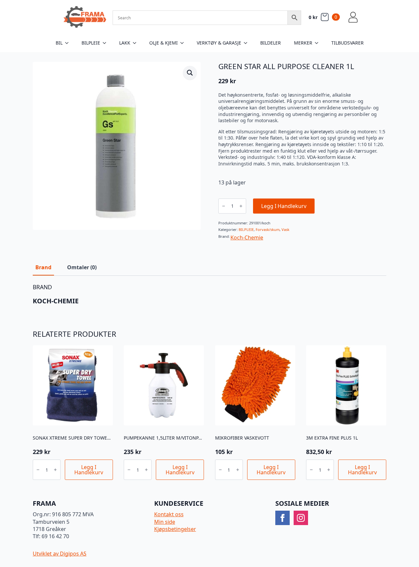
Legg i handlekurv (283, 206)
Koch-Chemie (246, 237)
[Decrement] (223, 206)
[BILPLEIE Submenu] (106, 43)
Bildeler (270, 43)
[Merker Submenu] (318, 43)
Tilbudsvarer (347, 43)
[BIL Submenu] (69, 43)
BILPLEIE (91, 43)
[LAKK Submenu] (136, 43)
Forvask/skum (268, 229)
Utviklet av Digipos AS (59, 553)
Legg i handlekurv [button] (88, 469)
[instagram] (301, 518)
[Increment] (241, 206)
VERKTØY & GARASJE (219, 43)
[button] (190, 73)
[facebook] (282, 518)
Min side (164, 521)
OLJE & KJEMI (163, 43)
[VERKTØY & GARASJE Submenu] (247, 43)
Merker (303, 43)
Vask (285, 229)
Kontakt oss (169, 514)
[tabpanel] (209, 294)
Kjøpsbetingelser (175, 529)
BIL (59, 43)
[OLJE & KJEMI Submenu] (184, 43)
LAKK (124, 43)
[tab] (43, 267)
